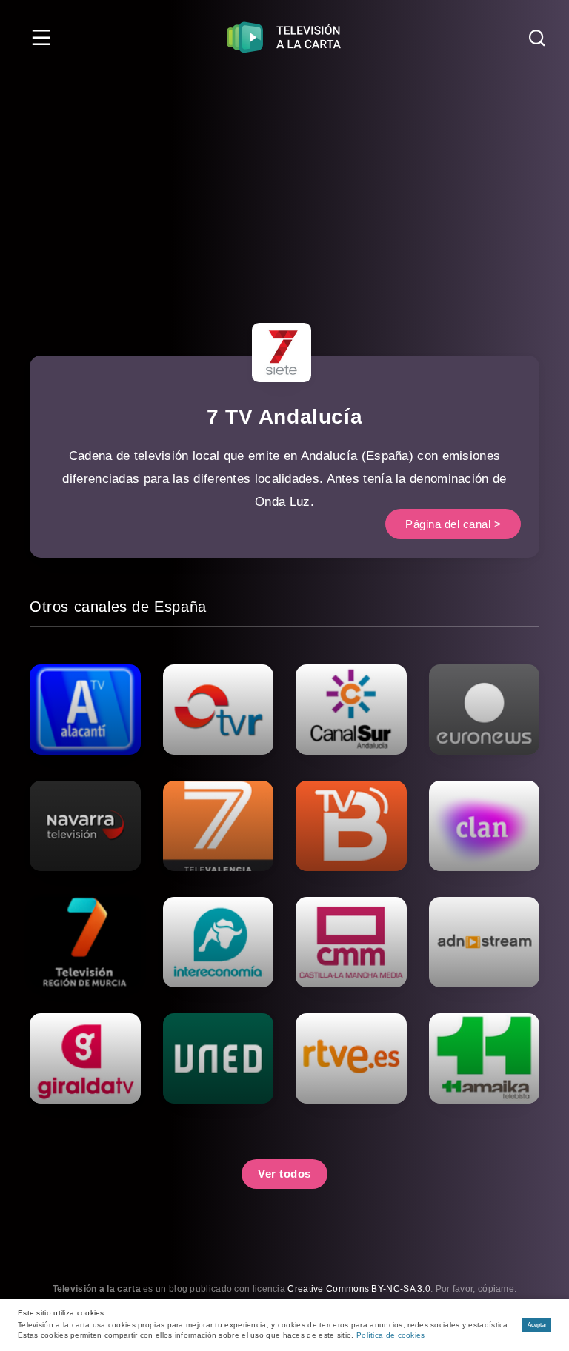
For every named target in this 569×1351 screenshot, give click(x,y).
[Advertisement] (284, 185)
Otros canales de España (118, 606)
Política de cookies (390, 1335)
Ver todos (284, 1173)
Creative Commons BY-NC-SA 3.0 (358, 1289)
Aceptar (537, 1324)
